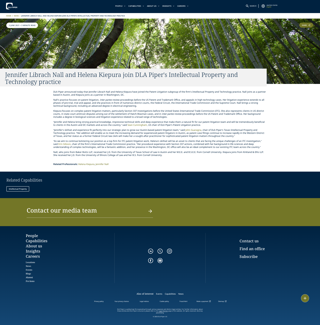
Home (8, 16)
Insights (167, 6)
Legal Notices (163, 311)
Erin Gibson (64, 143)
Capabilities (134, 6)
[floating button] (305, 298)
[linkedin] (150, 251)
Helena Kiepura (86, 164)
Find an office (252, 248)
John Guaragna (193, 129)
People (119, 6)
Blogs (28, 273)
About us (152, 6)
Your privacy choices (122, 301)
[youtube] (160, 260)
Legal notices (144, 301)
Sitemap (221, 301)
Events (29, 269)
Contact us (249, 240)
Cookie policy (164, 301)
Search (253, 6)
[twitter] (160, 251)
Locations (30, 262)
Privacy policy (99, 301)
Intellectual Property (18, 189)
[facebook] (150, 260)
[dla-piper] (12, 6)
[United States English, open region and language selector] (263, 6)
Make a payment (202, 301)
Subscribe (249, 256)
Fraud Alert (183, 301)
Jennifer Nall (102, 164)
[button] (90, 212)
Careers (181, 6)
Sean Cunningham (137, 124)
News (16, 16)
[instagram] (169, 251)
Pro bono (30, 281)
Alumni (29, 277)
